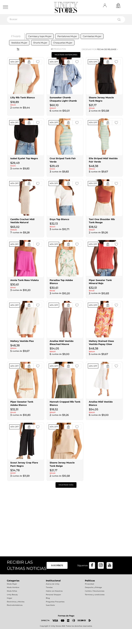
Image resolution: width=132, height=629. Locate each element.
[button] (17, 49)
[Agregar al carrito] (29, 61)
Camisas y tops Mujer (40, 36)
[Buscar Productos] (119, 19)
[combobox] (66, 19)
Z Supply (16, 36)
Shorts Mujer (40, 42)
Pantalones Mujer (67, 36)
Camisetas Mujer (92, 36)
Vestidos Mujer (19, 42)
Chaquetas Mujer (62, 42)
